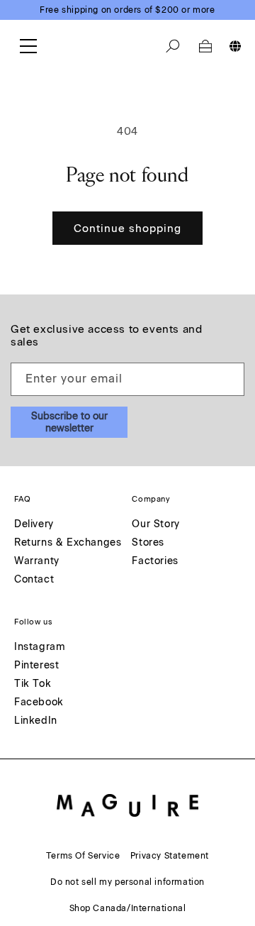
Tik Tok (32, 684)
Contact (34, 580)
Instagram (39, 647)
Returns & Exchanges (67, 543)
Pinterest (36, 666)
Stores (148, 543)
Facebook (39, 703)
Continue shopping (127, 228)
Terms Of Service (83, 856)
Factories (155, 561)
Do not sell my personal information (127, 882)
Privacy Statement (169, 856)
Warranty (37, 561)
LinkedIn (35, 721)
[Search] (172, 46)
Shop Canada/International (127, 908)
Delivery (34, 524)
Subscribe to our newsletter (69, 422)
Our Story (155, 524)
